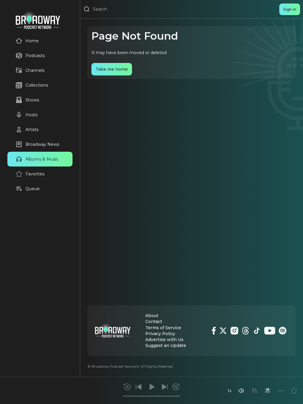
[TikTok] (257, 330)
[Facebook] (214, 330)
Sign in (289, 9)
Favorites (34, 174)
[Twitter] (223, 330)
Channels (34, 70)
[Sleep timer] (267, 390)
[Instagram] (234, 330)
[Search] (86, 9)
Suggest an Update (165, 345)
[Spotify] (282, 330)
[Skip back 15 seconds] (127, 387)
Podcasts (35, 55)
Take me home (112, 69)
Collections (36, 85)
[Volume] (241, 390)
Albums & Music (42, 159)
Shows (32, 100)
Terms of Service (163, 327)
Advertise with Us (164, 339)
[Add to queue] (254, 391)
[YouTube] (269, 330)
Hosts (31, 114)
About (151, 315)
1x (229, 390)
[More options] (281, 391)
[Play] (151, 386)
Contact (153, 321)
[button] (241, 390)
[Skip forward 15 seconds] (176, 387)
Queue (32, 188)
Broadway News (42, 144)
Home (32, 40)
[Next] (164, 387)
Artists (31, 129)
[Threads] (245, 330)
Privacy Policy (160, 333)
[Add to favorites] (294, 391)
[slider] (151, 396)
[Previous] (139, 387)
